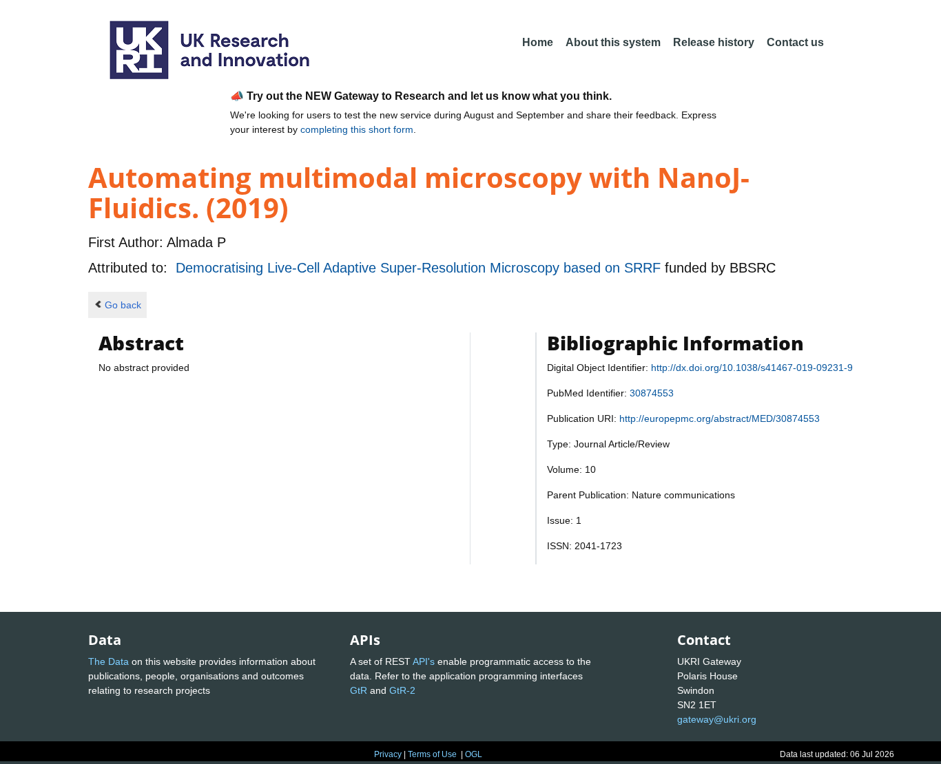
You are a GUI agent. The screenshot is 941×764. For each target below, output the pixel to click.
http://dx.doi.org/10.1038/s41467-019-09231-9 (752, 367)
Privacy (388, 754)
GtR (358, 690)
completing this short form (356, 129)
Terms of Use (432, 754)
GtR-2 (402, 690)
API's (424, 661)
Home (537, 42)
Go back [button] (123, 304)
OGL (473, 754)
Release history (713, 42)
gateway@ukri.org (716, 719)
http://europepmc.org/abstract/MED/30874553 (719, 418)
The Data (108, 661)
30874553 (652, 393)
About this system (613, 42)
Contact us (795, 42)
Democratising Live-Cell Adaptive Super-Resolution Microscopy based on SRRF (420, 267)
